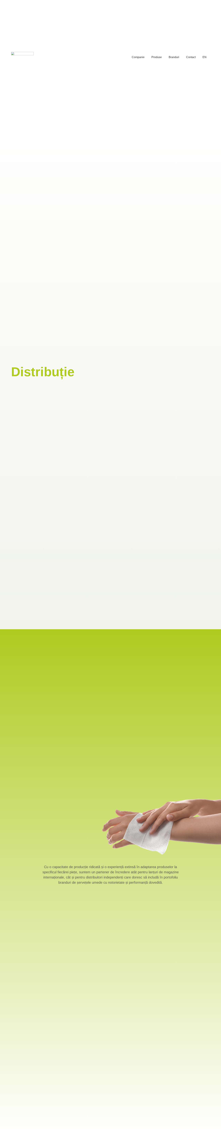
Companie (138, 57)
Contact (191, 57)
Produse (156, 57)
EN (204, 57)
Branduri (174, 57)
